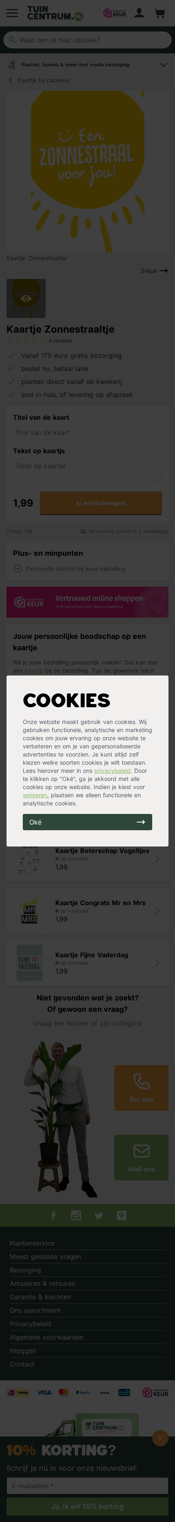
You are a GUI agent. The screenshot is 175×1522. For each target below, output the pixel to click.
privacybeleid (112, 770)
